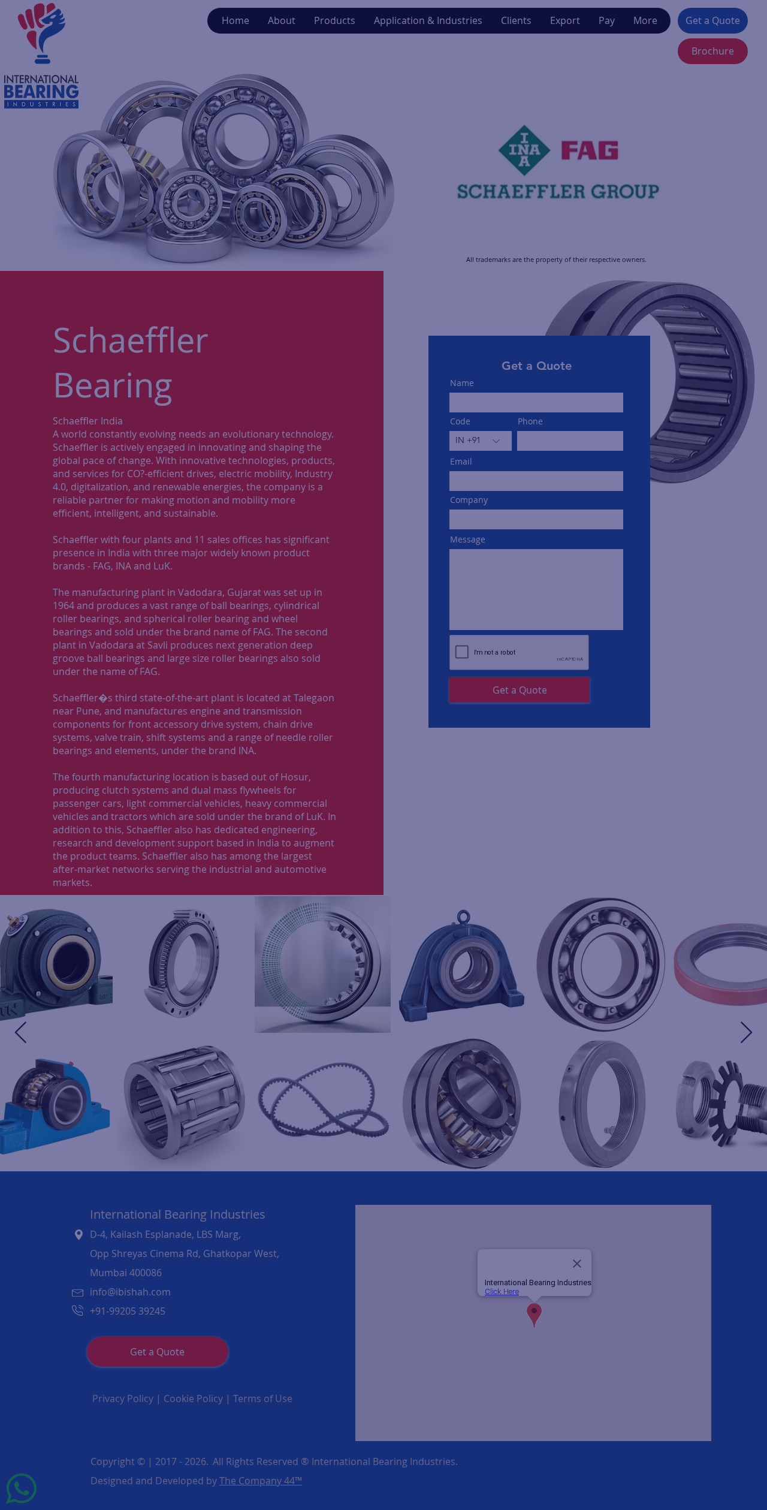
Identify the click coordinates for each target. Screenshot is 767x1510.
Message (222, 807)
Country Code (237, 706)
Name (216, 598)
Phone (313, 706)
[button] (581, 576)
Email (215, 755)
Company (224, 651)
